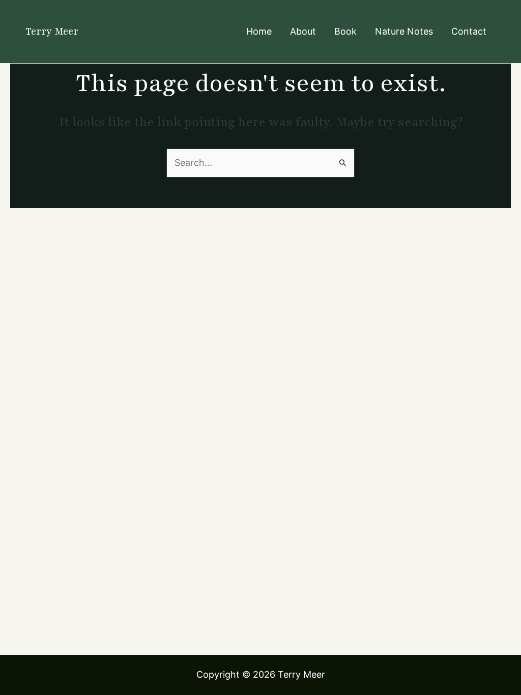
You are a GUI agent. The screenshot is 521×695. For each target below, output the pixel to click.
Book (345, 31)
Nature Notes (404, 31)
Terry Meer (51, 31)
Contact (468, 31)
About (303, 31)
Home (259, 31)
